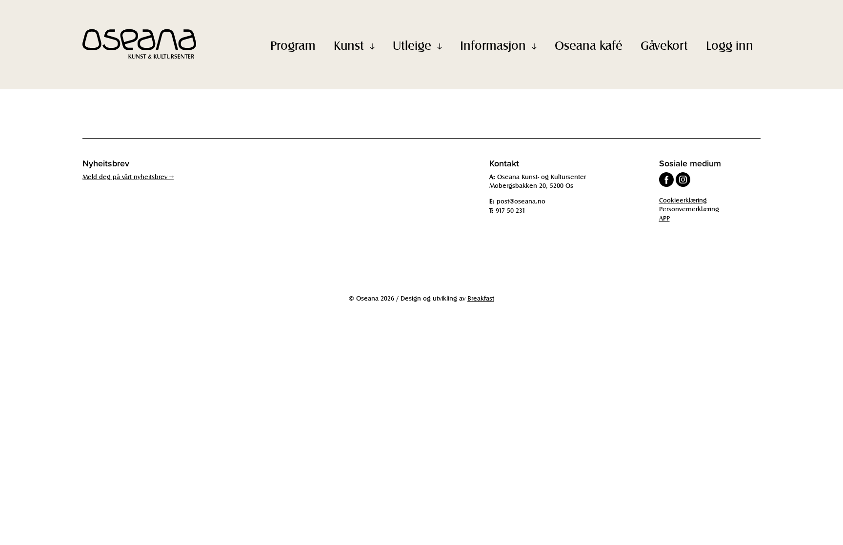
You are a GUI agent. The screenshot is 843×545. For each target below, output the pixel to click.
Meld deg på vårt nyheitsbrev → (128, 176)
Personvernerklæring (689, 208)
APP (664, 218)
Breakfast (480, 298)
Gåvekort (664, 45)
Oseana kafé (588, 45)
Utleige (412, 45)
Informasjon (493, 45)
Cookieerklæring (683, 200)
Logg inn (729, 45)
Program (293, 45)
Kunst (349, 45)
